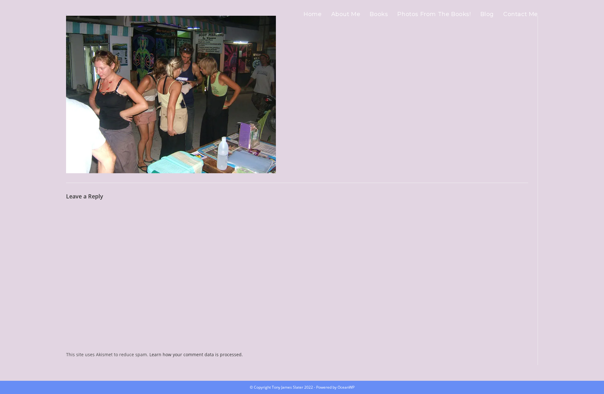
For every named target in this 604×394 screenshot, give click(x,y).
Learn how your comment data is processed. (196, 354)
